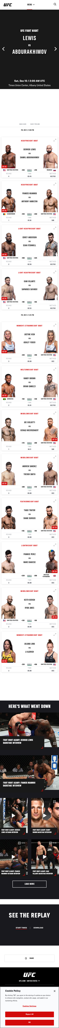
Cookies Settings (29, 1006)
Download (38, 928)
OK (29, 1022)
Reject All (29, 1014)
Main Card (22, 124)
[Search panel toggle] (55, 4)
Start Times (21, 928)
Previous (4, 49)
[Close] (55, 991)
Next (55, 49)
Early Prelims (35, 124)
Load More (30, 884)
